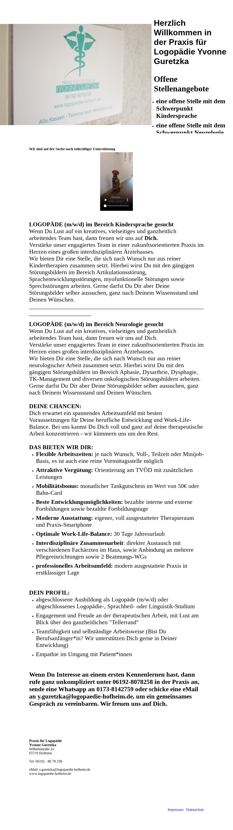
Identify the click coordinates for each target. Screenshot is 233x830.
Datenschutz (195, 810)
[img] (76, 74)
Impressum (176, 810)
